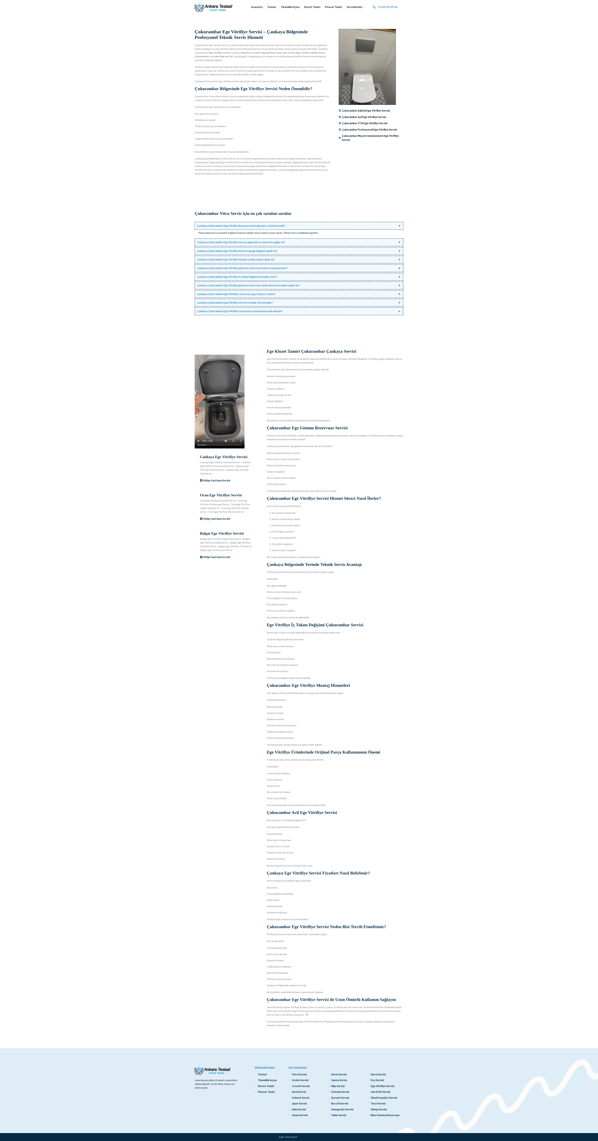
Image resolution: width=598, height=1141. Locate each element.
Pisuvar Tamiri (333, 7)
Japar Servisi (299, 1103)
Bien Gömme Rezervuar (385, 1115)
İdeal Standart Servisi (384, 1097)
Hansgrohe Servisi (342, 1109)
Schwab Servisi (340, 1091)
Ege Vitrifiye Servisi (382, 1086)
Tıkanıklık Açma (290, 7)
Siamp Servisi (379, 1109)
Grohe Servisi (300, 1080)
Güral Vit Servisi (380, 1091)
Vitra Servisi (299, 1074)
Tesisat (271, 7)
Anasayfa (257, 7)
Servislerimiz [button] (354, 7)
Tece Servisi (378, 1103)
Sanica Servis (339, 1080)
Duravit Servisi (340, 1097)
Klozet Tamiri (312, 7)
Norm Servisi (339, 1074)
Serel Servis (299, 1091)
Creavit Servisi (301, 1086)
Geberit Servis (300, 1097)
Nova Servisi (378, 1074)
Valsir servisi (338, 1115)
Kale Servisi (299, 1109)
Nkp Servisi (338, 1086)
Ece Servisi (377, 1080)
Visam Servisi (300, 1115)
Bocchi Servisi (339, 1103)
